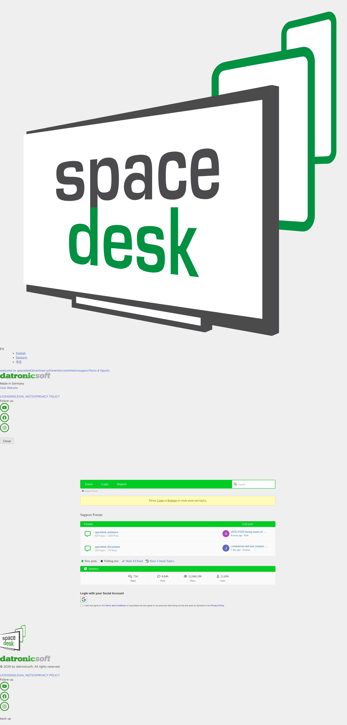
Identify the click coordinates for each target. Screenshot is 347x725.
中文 (19, 362)
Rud (246, 535)
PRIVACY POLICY (48, 396)
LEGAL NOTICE (25, 396)
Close (7, 441)
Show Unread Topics (162, 561)
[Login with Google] (84, 599)
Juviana (246, 549)
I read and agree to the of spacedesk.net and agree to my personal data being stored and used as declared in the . (154, 605)
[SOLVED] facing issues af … (248, 531)
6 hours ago (236, 535)
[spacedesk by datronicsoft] (173, 173)
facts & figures (100, 370)
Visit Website (9, 388)
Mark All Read (134, 561)
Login (104, 484)
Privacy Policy (217, 605)
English (21, 353)
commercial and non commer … (249, 546)
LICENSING (7, 396)
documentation (68, 370)
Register (122, 484)
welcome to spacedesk (16, 370)
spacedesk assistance (106, 532)
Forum (89, 484)
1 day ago (236, 549)
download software (45, 370)
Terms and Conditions (115, 605)
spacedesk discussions (107, 546)
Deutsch (21, 357)
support (84, 370)
